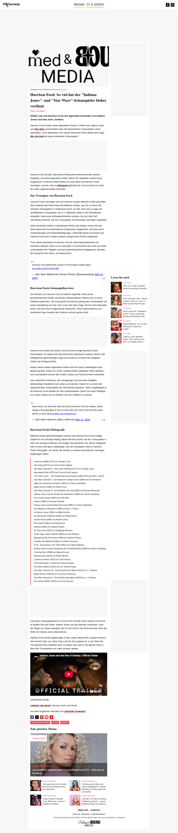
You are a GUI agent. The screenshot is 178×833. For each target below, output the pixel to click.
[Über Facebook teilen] (32, 717)
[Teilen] (42, 717)
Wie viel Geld (37, 136)
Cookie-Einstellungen (98, 814)
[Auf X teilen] (37, 717)
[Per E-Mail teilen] (46, 717)
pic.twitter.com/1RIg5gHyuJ (63, 414)
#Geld (65, 722)
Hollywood (62, 185)
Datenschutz (85, 814)
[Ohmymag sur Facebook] (168, 5)
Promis (79, 4)
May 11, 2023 (82, 419)
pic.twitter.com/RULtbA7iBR (45, 268)
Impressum (76, 814)
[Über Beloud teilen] (51, 717)
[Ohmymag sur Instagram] (172, 5)
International (40, 111)
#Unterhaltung (40, 722)
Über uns (83, 810)
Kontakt (95, 810)
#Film (55, 722)
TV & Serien (95, 4)
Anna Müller (63, 89)
